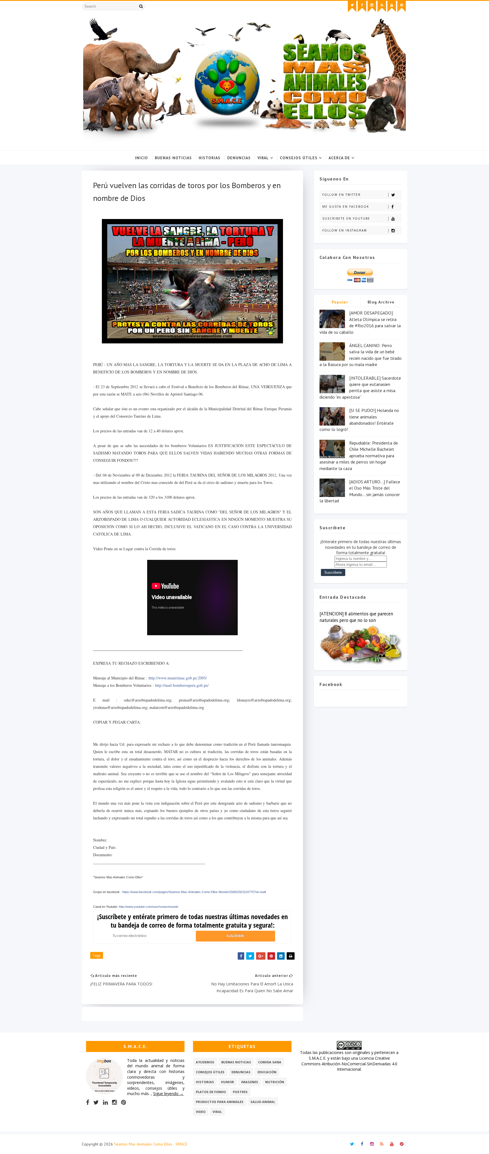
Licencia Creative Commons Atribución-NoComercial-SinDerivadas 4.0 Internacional (349, 1063)
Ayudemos (205, 1062)
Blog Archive (381, 302)
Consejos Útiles (299, 157)
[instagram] (372, 6)
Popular (340, 302)
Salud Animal (262, 1102)
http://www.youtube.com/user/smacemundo (148, 906)
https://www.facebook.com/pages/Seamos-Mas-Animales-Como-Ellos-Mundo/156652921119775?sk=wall (194, 892)
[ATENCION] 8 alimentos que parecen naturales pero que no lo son (356, 617)
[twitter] (352, 6)
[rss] (382, 6)
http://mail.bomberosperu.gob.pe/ (182, 685)
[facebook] (362, 6)
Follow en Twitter (341, 195)
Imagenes (249, 1082)
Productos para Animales (219, 1102)
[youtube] (391, 6)
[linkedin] (105, 1102)
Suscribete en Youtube (346, 218)
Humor (227, 1082)
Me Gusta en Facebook (345, 207)
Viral (263, 157)
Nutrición (274, 1082)
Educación (267, 1072)
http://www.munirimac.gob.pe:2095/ (178, 678)
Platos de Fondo (211, 1092)
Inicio (141, 157)
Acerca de (339, 157)
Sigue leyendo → (168, 1093)
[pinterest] (401, 6)
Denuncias (239, 157)
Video (200, 1112)
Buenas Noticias (173, 157)
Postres (240, 1092)
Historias (209, 157)
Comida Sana (269, 1062)
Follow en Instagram (344, 230)
